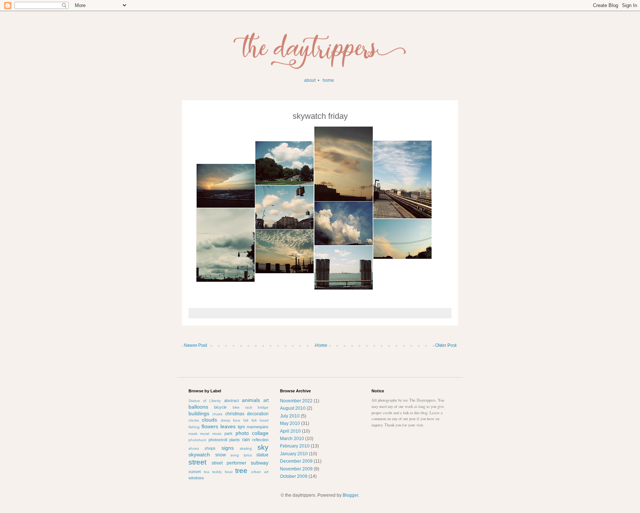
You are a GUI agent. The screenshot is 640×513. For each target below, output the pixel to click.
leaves (228, 426)
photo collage (252, 433)
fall (245, 420)
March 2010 (292, 438)
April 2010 (290, 431)
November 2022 (296, 400)
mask (193, 434)
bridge (263, 407)
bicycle (220, 407)
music (217, 434)
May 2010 (290, 423)
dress (225, 420)
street (197, 462)
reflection (260, 439)
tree (241, 471)
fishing (194, 427)
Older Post (445, 345)
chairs (217, 414)
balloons (198, 407)
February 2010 (295, 446)
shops (210, 448)
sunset (195, 471)
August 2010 (293, 408)
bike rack (242, 407)
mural (204, 434)
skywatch (199, 454)
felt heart (260, 420)
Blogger (350, 495)
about (310, 80)
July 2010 (290, 416)
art (266, 400)
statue (262, 454)
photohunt (197, 440)
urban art (260, 472)
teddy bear (222, 472)
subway (260, 463)
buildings (199, 413)
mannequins (258, 427)
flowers (209, 426)
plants (234, 439)
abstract (231, 400)
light (241, 427)
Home (321, 345)
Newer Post (195, 345)
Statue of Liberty (205, 401)
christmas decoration (247, 413)
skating (246, 448)
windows (196, 478)
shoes (194, 448)
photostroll (218, 439)
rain (246, 439)
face (236, 420)
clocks (194, 420)
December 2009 (296, 461)
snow (220, 454)
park (228, 433)
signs (227, 448)
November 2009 (296, 469)
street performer (229, 463)
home (328, 80)
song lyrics (241, 455)
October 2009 (293, 476)
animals (251, 400)
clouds (209, 420)
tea (206, 472)
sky (263, 447)
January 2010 (294, 453)
